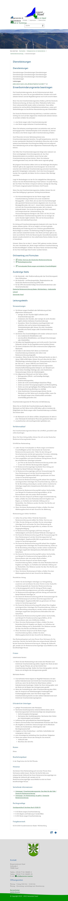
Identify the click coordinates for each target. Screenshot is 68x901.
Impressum (32, 20)
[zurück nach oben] (55, 833)
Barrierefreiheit (15, 890)
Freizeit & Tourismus (19, 23)
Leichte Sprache (15, 892)
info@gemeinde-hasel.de (25, 876)
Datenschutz (42, 20)
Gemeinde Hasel (18, 294)
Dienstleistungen (30, 53)
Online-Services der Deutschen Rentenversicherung (35, 260)
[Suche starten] (42, 26)
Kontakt (25, 20)
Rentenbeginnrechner (25, 262)
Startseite (22, 51)
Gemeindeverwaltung (16, 53)
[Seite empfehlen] (51, 833)
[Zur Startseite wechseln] (29, 12)
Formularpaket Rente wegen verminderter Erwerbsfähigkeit (37, 266)
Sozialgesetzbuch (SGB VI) (26, 807)
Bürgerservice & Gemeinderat (36, 51)
